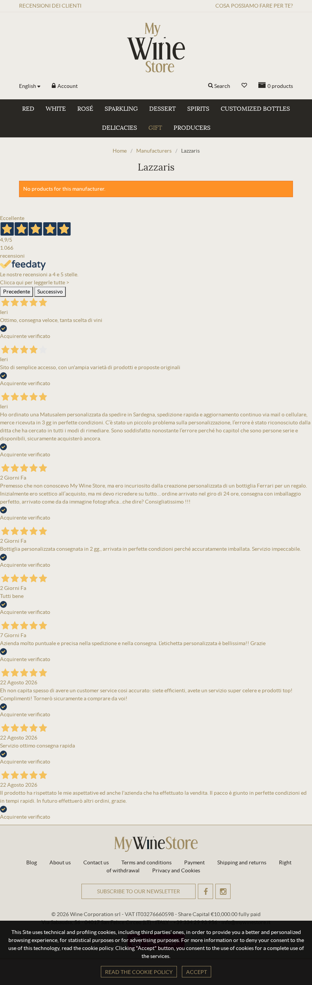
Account (67, 86)
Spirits (198, 109)
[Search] (210, 86)
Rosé (85, 109)
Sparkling (121, 109)
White (56, 109)
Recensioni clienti (50, 6)
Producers (192, 128)
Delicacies (119, 128)
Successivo (50, 291)
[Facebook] (205, 891)
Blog (31, 862)
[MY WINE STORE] (156, 47)
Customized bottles (255, 109)
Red (28, 109)
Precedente (16, 291)
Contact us (96, 862)
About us (60, 862)
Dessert (162, 109)
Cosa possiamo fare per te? (254, 6)
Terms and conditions (146, 862)
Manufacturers (154, 151)
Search (222, 86)
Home (120, 151)
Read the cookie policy (139, 972)
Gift (155, 128)
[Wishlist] (244, 85)
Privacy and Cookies (176, 870)
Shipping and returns (241, 862)
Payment (194, 862)
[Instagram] (223, 891)
